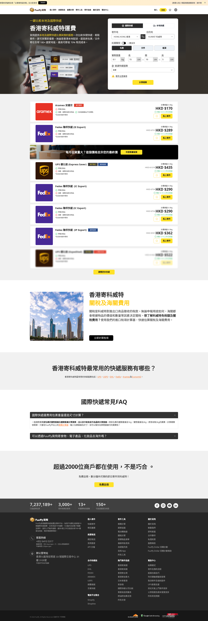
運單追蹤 (122, 527)
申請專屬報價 (131, 152)
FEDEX (90, 573)
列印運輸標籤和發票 (156, 576)
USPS (90, 580)
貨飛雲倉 (91, 543)
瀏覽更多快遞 (104, 272)
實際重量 (116, 55)
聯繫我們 (152, 527)
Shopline (92, 603)
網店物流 (91, 539)
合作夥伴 (152, 535)
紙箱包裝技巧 (153, 573)
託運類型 (116, 43)
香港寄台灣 (122, 573)
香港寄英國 (122, 569)
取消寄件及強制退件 (156, 580)
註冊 (163, 10)
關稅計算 (122, 535)
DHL (89, 569)
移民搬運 (91, 527)
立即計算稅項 (101, 338)
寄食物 (121, 584)
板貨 (164, 48)
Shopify (91, 600)
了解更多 (43, 3)
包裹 (122, 48)
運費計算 (122, 524)
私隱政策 (152, 539)
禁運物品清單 (123, 539)
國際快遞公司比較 (125, 588)
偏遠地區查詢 (123, 543)
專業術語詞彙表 (124, 592)
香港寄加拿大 (123, 576)
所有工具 (122, 554)
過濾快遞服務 (121, 65)
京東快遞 (91, 588)
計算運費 (143, 82)
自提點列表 (122, 547)
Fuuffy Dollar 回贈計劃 (158, 547)
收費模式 (152, 565)
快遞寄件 (91, 524)
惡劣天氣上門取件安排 (157, 588)
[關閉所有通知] (205, 2)
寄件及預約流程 (154, 569)
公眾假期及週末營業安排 (158, 592)
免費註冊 (104, 484)
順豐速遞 (91, 584)
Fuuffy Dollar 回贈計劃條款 (160, 551)
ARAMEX (91, 576)
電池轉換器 (122, 531)
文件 (143, 48)
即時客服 (152, 531)
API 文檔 (91, 547)
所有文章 (122, 600)
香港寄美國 (122, 565)
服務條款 (152, 543)
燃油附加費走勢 (124, 596)
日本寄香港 (122, 580)
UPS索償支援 (153, 584)
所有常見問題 (153, 596)
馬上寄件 (167, 116)
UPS (89, 565)
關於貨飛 (152, 524)
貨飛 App (122, 551)
